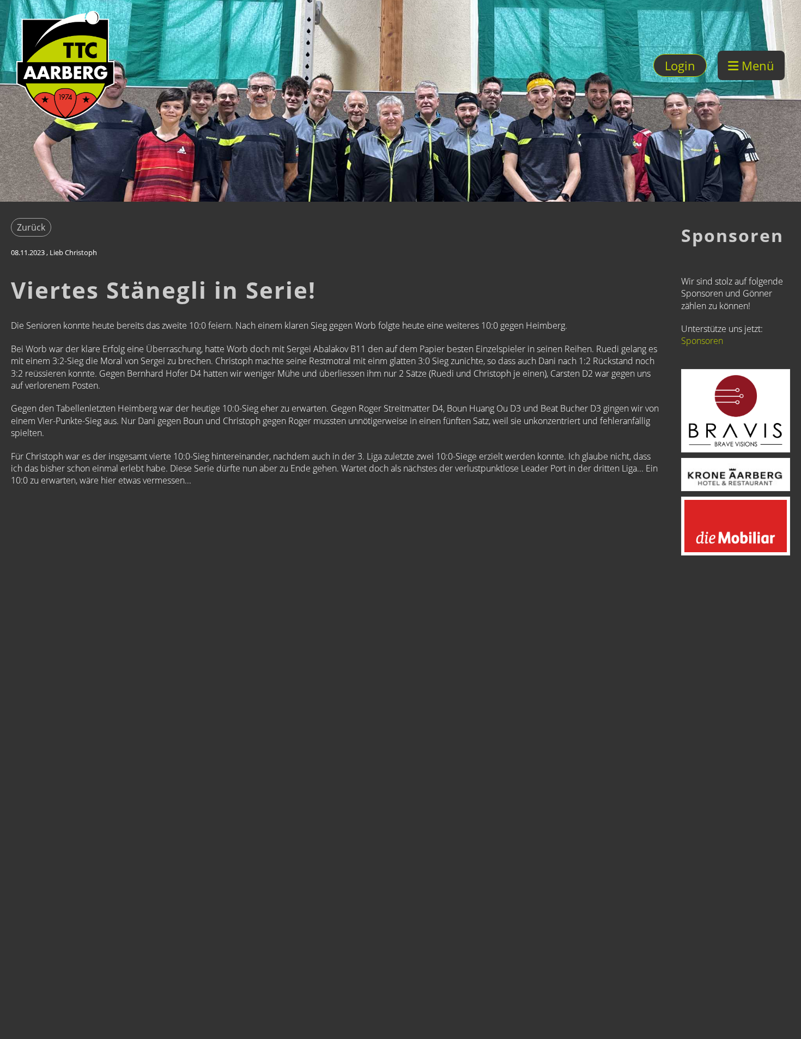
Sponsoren (702, 341)
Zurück (31, 227)
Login (680, 65)
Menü (756, 65)
